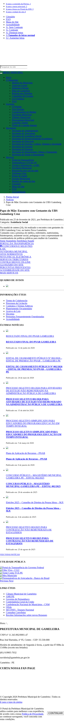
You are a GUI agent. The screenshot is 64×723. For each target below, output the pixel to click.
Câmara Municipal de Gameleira (21, 594)
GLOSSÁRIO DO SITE (12, 265)
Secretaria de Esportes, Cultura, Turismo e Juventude (36, 144)
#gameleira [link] (11, 241)
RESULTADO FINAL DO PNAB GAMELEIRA (30, 336)
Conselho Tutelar (20, 122)
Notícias (10, 199)
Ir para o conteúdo (18, 4)
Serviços (10, 157)
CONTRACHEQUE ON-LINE (15, 262)
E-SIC (3, 249)
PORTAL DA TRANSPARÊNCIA (17, 243)
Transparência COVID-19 (24, 162)
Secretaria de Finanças (22, 149)
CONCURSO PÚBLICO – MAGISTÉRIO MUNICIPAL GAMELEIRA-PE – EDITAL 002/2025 (33, 476)
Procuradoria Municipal (23, 120)
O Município (12, 80)
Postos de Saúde (19, 176)
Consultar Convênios (16, 612)
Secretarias (11, 128)
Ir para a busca (19, 9)
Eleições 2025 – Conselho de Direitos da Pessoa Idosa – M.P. (35, 502)
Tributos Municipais (21, 117)
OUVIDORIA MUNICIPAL (14, 251)
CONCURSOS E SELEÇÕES (17, 246)
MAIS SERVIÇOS (9, 273)
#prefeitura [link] (22, 241)
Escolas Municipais (21, 178)
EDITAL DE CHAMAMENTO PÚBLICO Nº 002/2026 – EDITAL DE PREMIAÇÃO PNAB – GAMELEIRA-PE (34, 359)
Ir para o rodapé (16, 12)
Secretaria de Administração (25, 130)
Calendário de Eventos (22, 96)
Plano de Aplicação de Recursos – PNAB (25, 453)
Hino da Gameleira (21, 90)
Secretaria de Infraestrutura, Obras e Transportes (34, 152)
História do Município (22, 82)
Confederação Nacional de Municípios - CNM (28, 604)
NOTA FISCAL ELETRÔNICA (15, 257)
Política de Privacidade (32, 714)
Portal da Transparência (23, 160)
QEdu (9, 607)
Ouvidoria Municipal (22, 114)
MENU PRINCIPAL (13, 72)
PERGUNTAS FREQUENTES (15, 267)
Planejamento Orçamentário (19, 308)
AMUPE (10, 596)
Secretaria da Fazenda (22, 146)
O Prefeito (17, 106)
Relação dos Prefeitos (22, 93)
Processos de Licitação (16, 303)
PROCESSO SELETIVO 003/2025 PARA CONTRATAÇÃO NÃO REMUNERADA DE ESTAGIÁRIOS (29, 530)
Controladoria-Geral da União (20, 602)
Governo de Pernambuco (17, 599)
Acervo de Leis (13, 311)
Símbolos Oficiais (20, 88)
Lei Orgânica (18, 98)
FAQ (8, 19)
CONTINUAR (55, 713)
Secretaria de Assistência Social (26, 136)
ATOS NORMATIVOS (11, 254)
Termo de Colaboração (16, 300)
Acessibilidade (13, 24)
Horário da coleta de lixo (23, 181)
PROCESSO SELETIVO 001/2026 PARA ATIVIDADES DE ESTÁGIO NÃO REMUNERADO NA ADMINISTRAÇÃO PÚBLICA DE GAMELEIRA (34, 391)
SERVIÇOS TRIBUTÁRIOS (14, 259)
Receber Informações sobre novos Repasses (26, 615)
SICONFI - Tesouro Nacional (20, 610)
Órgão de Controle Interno (24, 125)
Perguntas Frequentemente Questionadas (25, 316)
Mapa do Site (12, 22)
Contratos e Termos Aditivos (19, 306)
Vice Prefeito (18, 109)
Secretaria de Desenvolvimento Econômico (32, 138)
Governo (10, 104)
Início (8, 77)
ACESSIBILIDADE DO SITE (15, 270)
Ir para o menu (16, 6)
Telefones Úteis (19, 173)
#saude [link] (31, 241)
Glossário (10, 16)
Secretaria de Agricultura (23, 133)
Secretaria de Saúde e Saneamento (28, 154)
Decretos (10, 314)
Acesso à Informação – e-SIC (26, 165)
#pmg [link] (2, 241)
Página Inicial (12, 197)
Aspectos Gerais (19, 85)
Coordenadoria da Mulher (24, 112)
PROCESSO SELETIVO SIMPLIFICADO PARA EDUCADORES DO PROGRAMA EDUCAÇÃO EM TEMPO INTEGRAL (32, 423)
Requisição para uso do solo (25, 170)
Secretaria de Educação (23, 141)
